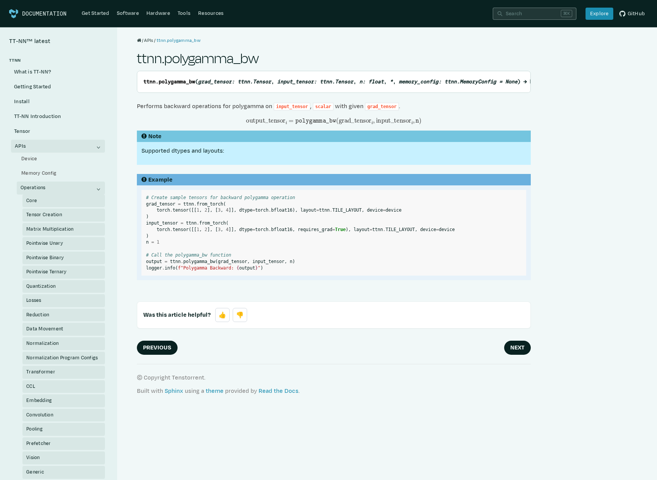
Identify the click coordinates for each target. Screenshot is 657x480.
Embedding (39, 400)
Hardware (158, 13)
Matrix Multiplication (49, 229)
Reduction (37, 314)
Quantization (41, 286)
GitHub (636, 13)
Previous (157, 348)
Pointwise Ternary (46, 271)
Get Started (95, 13)
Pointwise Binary (45, 257)
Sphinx (174, 391)
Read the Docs (278, 391)
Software (128, 13)
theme (215, 391)
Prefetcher (38, 443)
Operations (33, 187)
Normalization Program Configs (62, 357)
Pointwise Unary (44, 243)
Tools (184, 13)
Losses (33, 300)
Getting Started (32, 86)
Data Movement (44, 328)
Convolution (39, 414)
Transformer (40, 371)
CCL (30, 386)
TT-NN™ (29, 41)
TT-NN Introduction (37, 116)
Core (31, 200)
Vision (33, 457)
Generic (35, 472)
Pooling (34, 429)
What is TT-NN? (32, 72)
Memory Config (38, 173)
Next (517, 348)
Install (22, 101)
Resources (211, 13)
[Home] (139, 40)
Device (29, 158)
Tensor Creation (44, 214)
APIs (20, 146)
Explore (599, 13)
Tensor (22, 131)
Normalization (42, 343)
